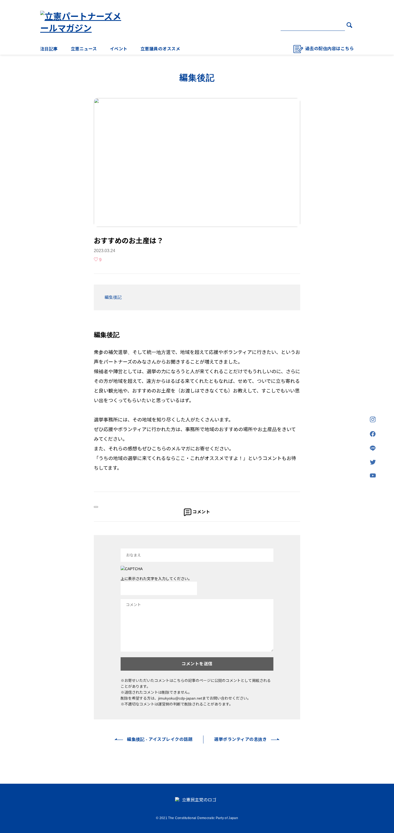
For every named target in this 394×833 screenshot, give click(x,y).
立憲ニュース (84, 49)
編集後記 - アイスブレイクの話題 (159, 739)
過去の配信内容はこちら (329, 48)
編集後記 (113, 297)
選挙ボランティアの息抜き (240, 739)
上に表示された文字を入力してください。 (156, 579)
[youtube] (373, 475)
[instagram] (373, 420)
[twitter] (373, 462)
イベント (119, 49)
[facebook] (373, 434)
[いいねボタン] (96, 507)
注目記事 (49, 49)
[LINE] (373, 449)
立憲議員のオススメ (160, 49)
